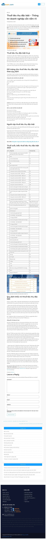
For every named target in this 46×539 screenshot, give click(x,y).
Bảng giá (4, 501)
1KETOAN (17, 29)
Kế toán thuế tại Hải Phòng (16, 518)
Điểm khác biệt (6, 494)
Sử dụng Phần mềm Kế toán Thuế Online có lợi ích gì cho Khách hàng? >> (31, 423)
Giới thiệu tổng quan (28, 492)
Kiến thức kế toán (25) (8, 452)
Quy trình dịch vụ (6, 496)
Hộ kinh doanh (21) (8, 445)
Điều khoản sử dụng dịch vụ (30, 498)
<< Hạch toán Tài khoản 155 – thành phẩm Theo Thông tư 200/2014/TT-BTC (15, 421)
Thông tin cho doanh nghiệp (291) (11, 459)
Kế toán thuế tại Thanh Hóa (17, 520)
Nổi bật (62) (6, 454)
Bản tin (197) (6, 431)
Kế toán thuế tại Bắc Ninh (36, 518)
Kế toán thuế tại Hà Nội (6, 518)
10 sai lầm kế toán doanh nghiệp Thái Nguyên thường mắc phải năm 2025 (19, 474)
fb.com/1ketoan (11, 515)
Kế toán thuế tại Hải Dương (26, 518)
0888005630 (16, 508)
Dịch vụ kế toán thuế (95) (9, 440)
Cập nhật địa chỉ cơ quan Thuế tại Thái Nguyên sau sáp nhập (16, 477)
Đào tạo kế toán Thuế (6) (9, 438)
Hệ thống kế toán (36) (8, 442)
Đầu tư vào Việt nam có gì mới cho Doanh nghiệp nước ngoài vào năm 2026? (20, 470)
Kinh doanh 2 (7, 510)
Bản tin (8, 12)
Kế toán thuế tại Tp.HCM (26, 520)
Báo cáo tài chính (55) (8, 433)
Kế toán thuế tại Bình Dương (37, 520)
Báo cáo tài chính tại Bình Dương (18, 526)
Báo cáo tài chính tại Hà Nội (16, 522)
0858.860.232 (17, 510)
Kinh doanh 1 (7, 508)
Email (8, 399)
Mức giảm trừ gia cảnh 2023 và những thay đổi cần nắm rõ (25, 141)
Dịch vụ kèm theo (6, 498)
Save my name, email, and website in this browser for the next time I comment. (22, 411)
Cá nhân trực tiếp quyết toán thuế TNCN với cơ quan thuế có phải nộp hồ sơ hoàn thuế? (22, 472)
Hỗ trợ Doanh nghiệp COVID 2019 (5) (11, 447)
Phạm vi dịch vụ (6, 492)
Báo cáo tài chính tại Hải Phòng (27, 522)
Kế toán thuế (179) (7, 449)
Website (9, 404)
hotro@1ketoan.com (10, 514)
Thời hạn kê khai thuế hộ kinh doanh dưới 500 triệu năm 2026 (16, 467)
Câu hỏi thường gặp (7, 499)
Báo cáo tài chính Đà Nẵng (29, 526)
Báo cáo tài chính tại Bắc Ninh (10, 524)
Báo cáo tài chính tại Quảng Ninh (23, 524)
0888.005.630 (23, 368)
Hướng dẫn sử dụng (28, 494)
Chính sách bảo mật (28, 496)
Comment (9, 379)
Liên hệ (26, 499)
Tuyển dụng (27, 501)
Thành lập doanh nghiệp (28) (10, 456)
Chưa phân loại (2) (8, 436)
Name (8, 394)
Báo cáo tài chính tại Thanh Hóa (35, 524)
